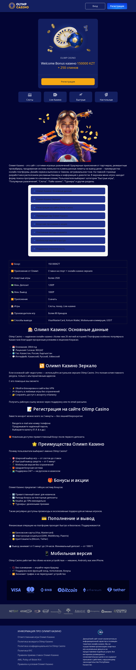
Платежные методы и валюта (51, 232)
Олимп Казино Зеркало (48, 199)
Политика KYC (25, 650)
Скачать (52, 299)
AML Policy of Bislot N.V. (30, 659)
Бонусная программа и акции (51, 224)
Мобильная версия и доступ (51, 240)
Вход (95, 6)
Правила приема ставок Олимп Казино (38, 655)
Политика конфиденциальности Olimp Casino (41, 646)
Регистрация (117, 6)
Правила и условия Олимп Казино (35, 664)
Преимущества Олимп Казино (52, 215)
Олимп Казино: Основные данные (54, 191)
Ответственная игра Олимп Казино (36, 637)
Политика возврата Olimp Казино (35, 641)
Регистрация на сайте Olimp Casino (54, 207)
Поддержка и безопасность (50, 248)
